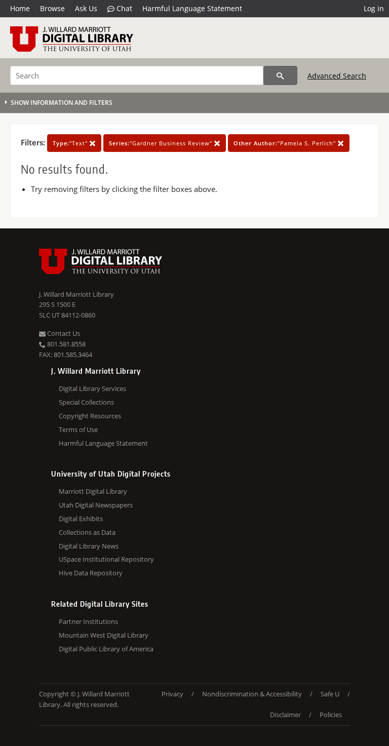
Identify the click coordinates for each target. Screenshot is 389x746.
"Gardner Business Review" (161, 143)
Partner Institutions (88, 621)
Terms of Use (78, 429)
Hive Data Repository (91, 572)
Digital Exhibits (81, 518)
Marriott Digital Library (93, 491)
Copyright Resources (90, 415)
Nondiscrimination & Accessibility (252, 693)
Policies (331, 714)
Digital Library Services (92, 388)
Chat (123, 8)
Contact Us (63, 333)
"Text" (71, 143)
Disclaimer (285, 714)
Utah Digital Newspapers (96, 504)
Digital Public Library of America (106, 648)
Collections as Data (87, 532)
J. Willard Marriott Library (76, 294)
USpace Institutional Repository (106, 559)
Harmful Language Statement (192, 8)
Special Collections (86, 402)
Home (20, 8)
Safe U (330, 693)
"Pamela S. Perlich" (286, 143)
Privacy (172, 693)
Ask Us (86, 8)
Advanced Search (336, 76)
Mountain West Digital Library (103, 635)
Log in (374, 8)
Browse (52, 8)
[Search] (280, 75)
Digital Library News (89, 546)
